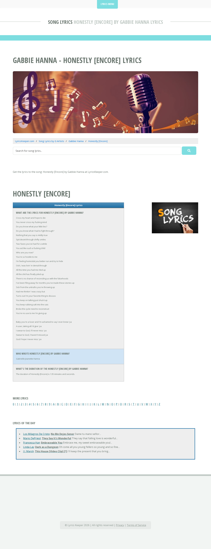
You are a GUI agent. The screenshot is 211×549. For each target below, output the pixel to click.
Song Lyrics (60, 22)
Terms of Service (136, 525)
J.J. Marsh (28, 451)
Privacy (120, 525)
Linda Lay (28, 447)
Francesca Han (31, 442)
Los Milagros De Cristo (36, 434)
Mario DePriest (32, 438)
